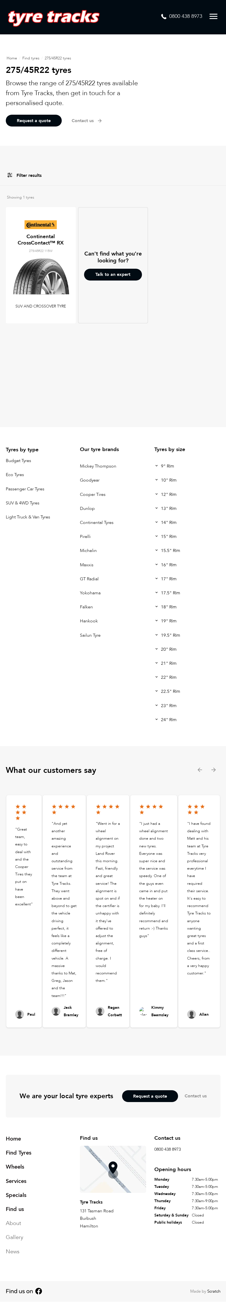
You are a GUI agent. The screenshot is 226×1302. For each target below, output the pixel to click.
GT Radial (89, 579)
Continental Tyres (97, 523)
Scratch (213, 1291)
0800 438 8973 (167, 1150)
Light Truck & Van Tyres (28, 517)
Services (16, 1181)
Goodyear (89, 480)
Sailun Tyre (90, 635)
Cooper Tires (93, 494)
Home (12, 58)
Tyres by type (22, 449)
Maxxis (86, 565)
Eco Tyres (15, 475)
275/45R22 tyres (58, 58)
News (13, 1251)
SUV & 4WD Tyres (22, 503)
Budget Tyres (18, 461)
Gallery (14, 1237)
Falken (86, 607)
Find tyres (30, 58)
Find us (15, 1209)
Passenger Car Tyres (25, 489)
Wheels (15, 1167)
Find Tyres (18, 1153)
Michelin (88, 551)
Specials (16, 1195)
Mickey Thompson (98, 466)
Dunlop (87, 509)
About (13, 1223)
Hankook (89, 621)
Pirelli (85, 537)
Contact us (196, 1096)
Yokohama (90, 593)
